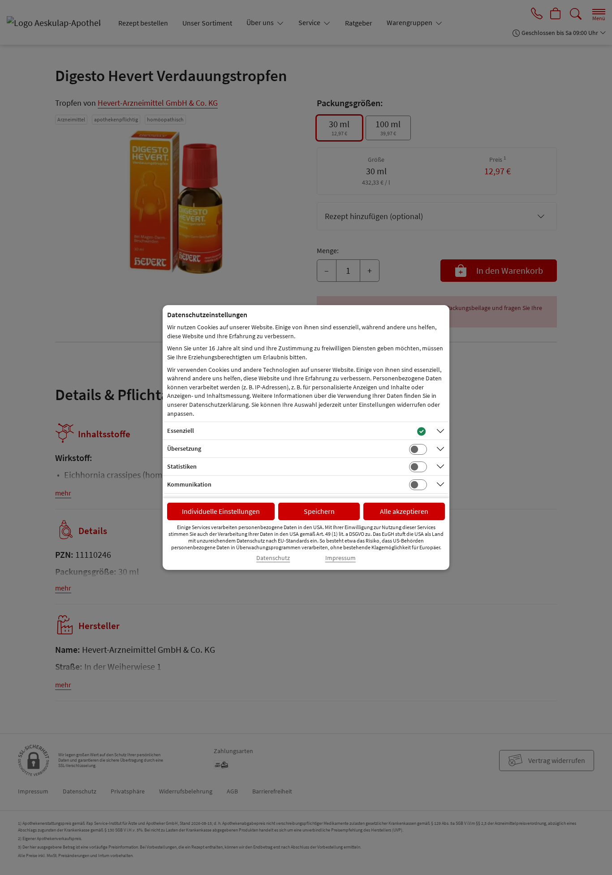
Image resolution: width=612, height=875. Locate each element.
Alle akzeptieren (404, 511)
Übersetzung (184, 448)
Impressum (340, 558)
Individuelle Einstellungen (221, 511)
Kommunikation (189, 484)
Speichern (319, 511)
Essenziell (180, 431)
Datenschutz (273, 558)
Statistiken (182, 466)
